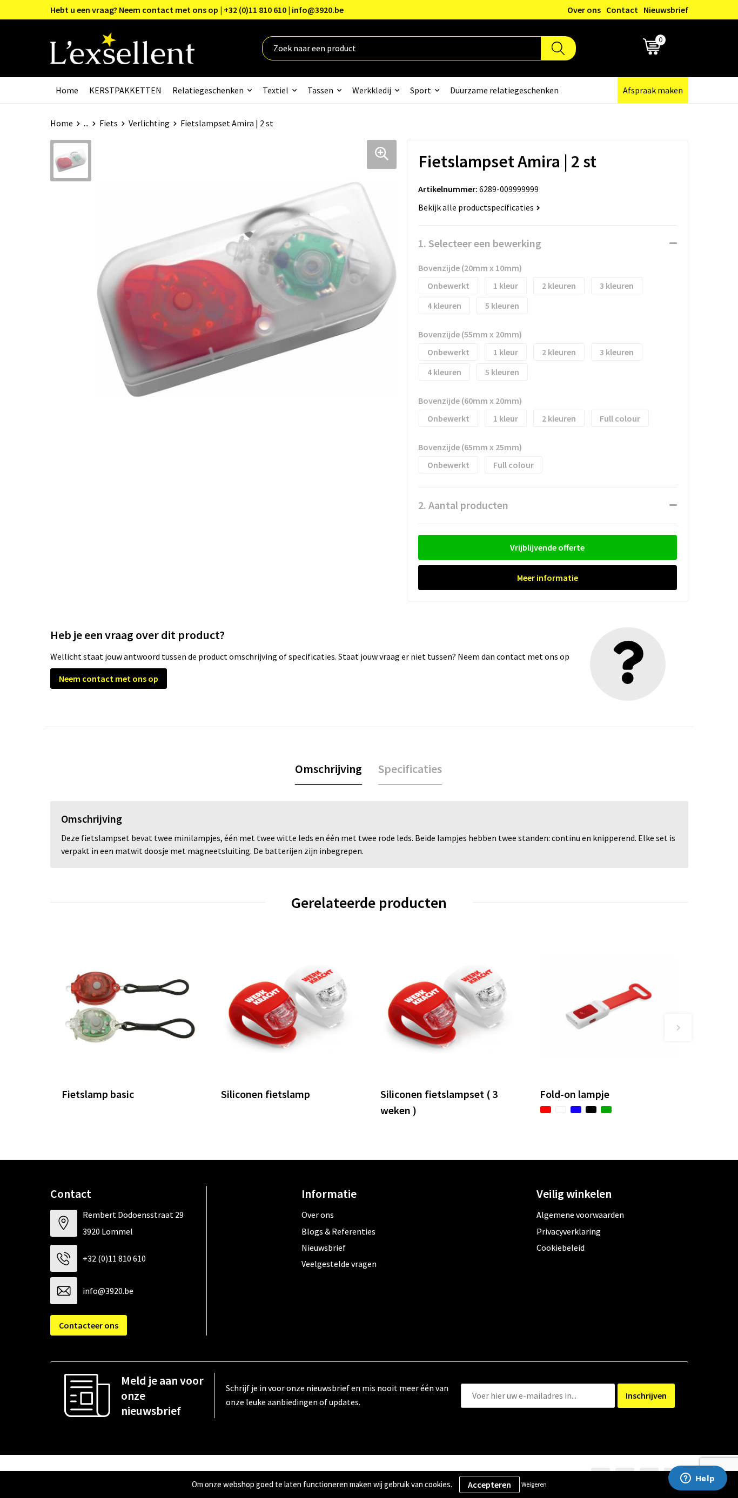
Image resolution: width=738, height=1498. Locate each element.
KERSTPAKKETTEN (125, 90)
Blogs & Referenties (338, 1231)
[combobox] (401, 48)
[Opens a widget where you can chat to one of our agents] (697, 1479)
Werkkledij (371, 90)
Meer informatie (547, 577)
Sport (420, 90)
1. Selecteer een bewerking (479, 243)
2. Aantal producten (463, 505)
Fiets (108, 123)
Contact (622, 9)
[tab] (328, 769)
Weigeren (534, 1484)
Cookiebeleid (560, 1247)
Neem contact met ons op (108, 678)
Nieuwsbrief (665, 9)
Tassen (320, 90)
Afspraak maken (653, 90)
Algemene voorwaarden (580, 1214)
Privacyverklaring (568, 1231)
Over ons (584, 9)
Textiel (276, 90)
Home (67, 90)
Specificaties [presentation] (410, 768)
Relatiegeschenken (208, 90)
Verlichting (149, 123)
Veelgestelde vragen (339, 1263)
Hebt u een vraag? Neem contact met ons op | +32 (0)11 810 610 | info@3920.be (197, 9)
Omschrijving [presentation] (328, 768)
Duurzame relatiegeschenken (504, 90)
